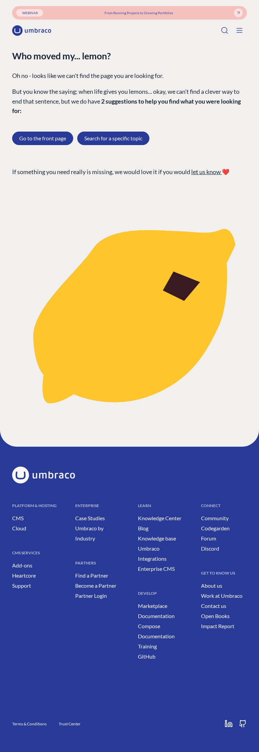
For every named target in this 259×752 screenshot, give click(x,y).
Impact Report (217, 626)
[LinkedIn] (229, 724)
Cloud (19, 528)
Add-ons (22, 565)
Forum (208, 538)
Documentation (156, 616)
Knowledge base (157, 538)
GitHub (146, 656)
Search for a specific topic (113, 138)
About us (211, 585)
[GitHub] (243, 724)
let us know (206, 171)
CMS (18, 518)
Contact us (213, 606)
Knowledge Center (159, 518)
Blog (143, 528)
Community (215, 518)
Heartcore (24, 575)
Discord (210, 548)
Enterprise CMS (156, 568)
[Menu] (239, 30)
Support (21, 585)
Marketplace (152, 606)
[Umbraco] (31, 30)
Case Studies (90, 518)
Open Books (215, 616)
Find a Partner (91, 575)
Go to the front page (42, 138)
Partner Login (91, 595)
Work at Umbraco (221, 595)
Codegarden (215, 528)
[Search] (224, 30)
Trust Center (70, 723)
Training (147, 646)
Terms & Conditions (29, 723)
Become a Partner (95, 585)
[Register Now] (238, 12)
